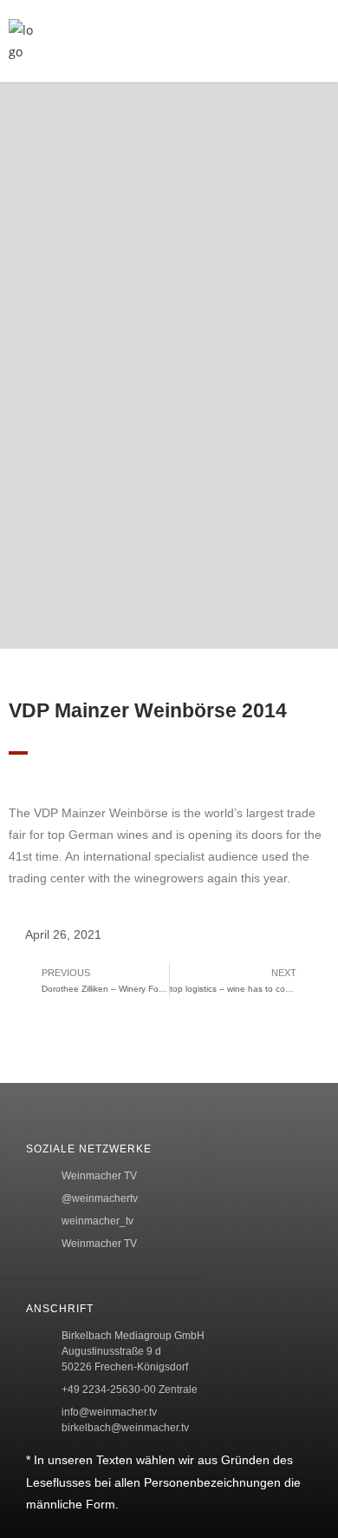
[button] (248, 40)
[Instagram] (39, 1187)
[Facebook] (39, 1087)
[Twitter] (39, 1137)
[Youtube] (39, 1236)
